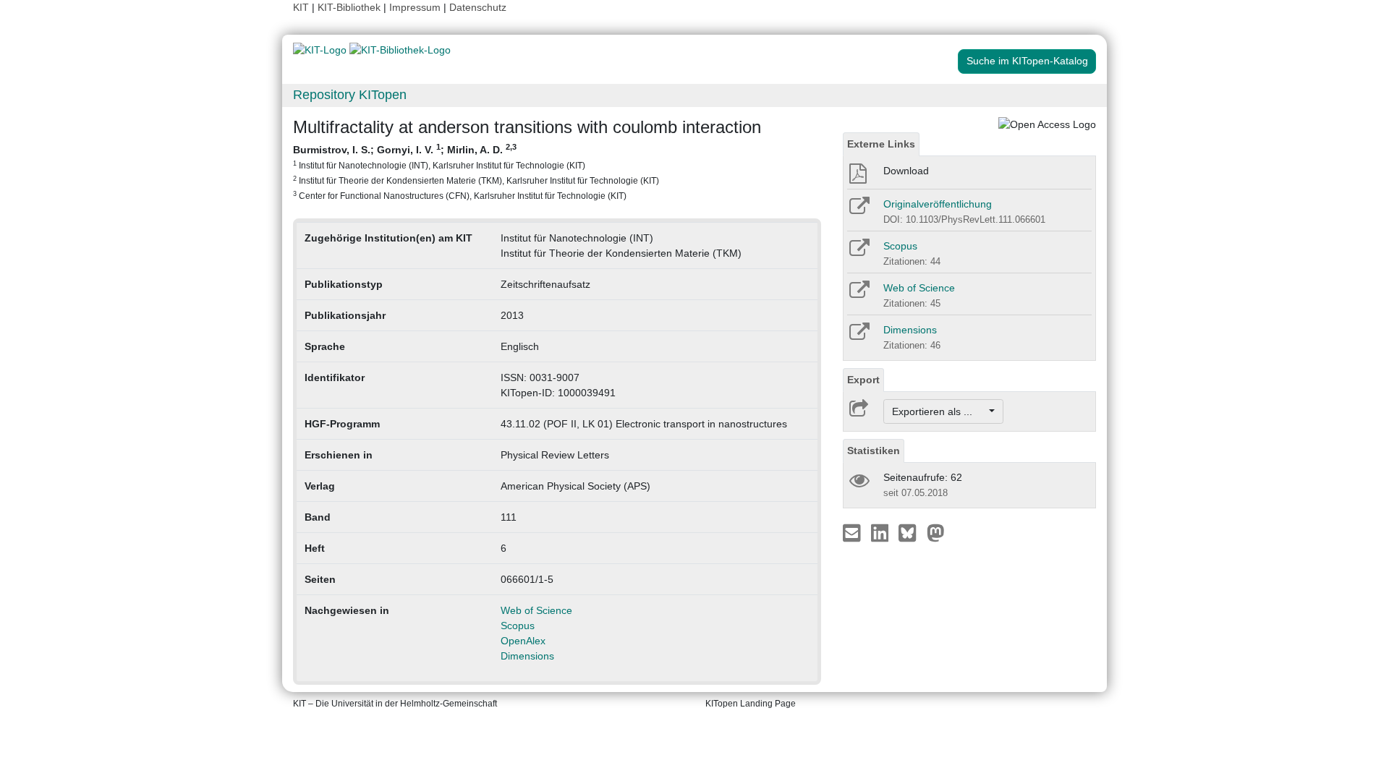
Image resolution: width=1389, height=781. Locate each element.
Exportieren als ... (939, 411)
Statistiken (873, 450)
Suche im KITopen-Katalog (1027, 61)
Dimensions (527, 656)
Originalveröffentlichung (937, 204)
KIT (301, 7)
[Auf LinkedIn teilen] (881, 532)
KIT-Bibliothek (350, 7)
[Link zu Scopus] (858, 252)
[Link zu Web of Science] (858, 294)
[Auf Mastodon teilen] (936, 532)
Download (906, 170)
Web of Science (536, 610)
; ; (476, 171)
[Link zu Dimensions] (858, 336)
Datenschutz (477, 7)
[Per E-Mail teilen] (853, 532)
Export (863, 379)
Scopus (518, 625)
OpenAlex (523, 640)
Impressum (415, 7)
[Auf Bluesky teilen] (911, 532)
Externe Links (881, 144)
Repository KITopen (350, 95)
